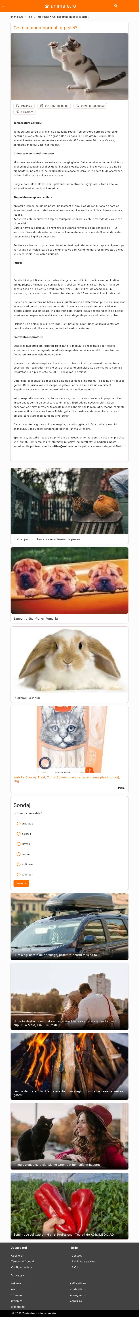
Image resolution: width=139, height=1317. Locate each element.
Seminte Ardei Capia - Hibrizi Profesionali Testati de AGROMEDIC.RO (64, 1234)
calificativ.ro (78, 1283)
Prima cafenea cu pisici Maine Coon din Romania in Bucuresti (58, 1164)
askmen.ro (17, 1283)
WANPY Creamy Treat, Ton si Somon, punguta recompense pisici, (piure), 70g (67, 779)
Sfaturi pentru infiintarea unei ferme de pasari (47, 539)
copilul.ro (76, 1300)
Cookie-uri (17, 1255)
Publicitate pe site (83, 1261)
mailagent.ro (78, 1295)
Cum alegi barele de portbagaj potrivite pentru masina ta (55, 955)
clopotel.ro (18, 1306)
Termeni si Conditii (23, 1261)
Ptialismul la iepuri (27, 698)
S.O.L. (75, 1267)
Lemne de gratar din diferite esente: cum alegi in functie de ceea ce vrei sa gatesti (68, 1093)
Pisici (121, 787)
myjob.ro (16, 1300)
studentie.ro (77, 1289)
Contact (77, 1255)
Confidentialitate (21, 1267)
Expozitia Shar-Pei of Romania (36, 618)
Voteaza (21, 883)
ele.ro (14, 1289)
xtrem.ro (16, 1295)
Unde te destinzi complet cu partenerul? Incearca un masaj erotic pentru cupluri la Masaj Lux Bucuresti (66, 1023)
